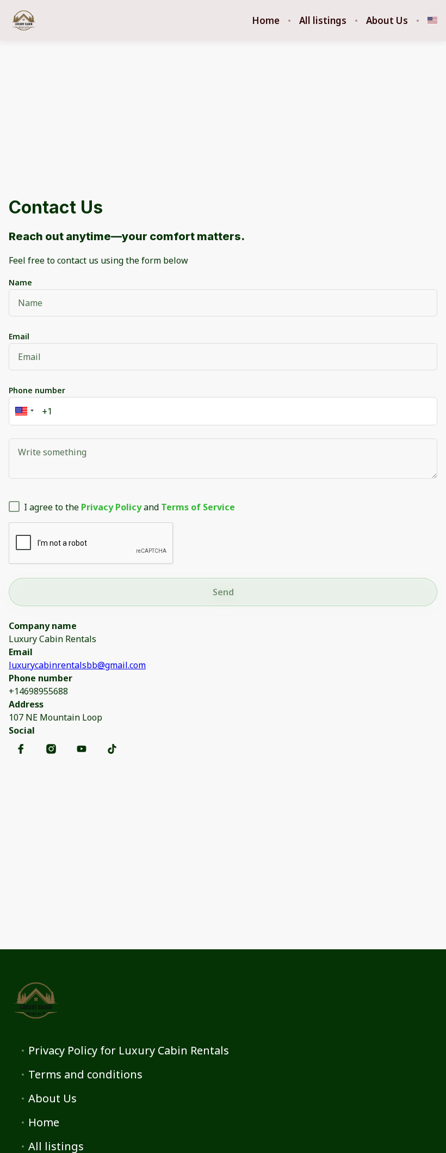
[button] (23, 411)
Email (19, 336)
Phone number (37, 390)
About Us (387, 20)
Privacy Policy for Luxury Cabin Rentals (128, 1050)
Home (266, 20)
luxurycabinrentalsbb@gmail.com (77, 665)
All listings (322, 20)
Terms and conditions (85, 1074)
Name (20, 282)
